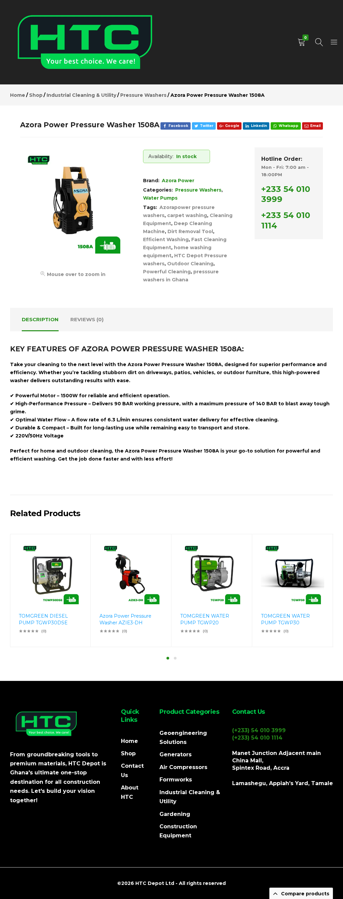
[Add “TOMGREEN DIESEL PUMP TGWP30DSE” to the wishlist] (73, 560)
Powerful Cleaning (167, 272)
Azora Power (178, 181)
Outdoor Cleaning (190, 264)
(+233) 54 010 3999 (259, 730)
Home (129, 741)
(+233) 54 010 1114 (257, 738)
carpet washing (187, 215)
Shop (128, 753)
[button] (73, 577)
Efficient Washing (166, 239)
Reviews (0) (87, 319)
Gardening (174, 814)
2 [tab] (175, 658)
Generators (175, 754)
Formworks (175, 779)
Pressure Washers (198, 190)
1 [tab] (167, 658)
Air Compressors (183, 767)
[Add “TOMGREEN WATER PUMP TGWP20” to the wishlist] (235, 560)
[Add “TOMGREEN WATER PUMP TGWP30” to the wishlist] (316, 560)
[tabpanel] (50, 590)
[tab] (40, 319)
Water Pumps (160, 198)
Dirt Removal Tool (190, 231)
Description (40, 319)
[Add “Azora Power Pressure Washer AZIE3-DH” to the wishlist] (154, 560)
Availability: (161, 156)
